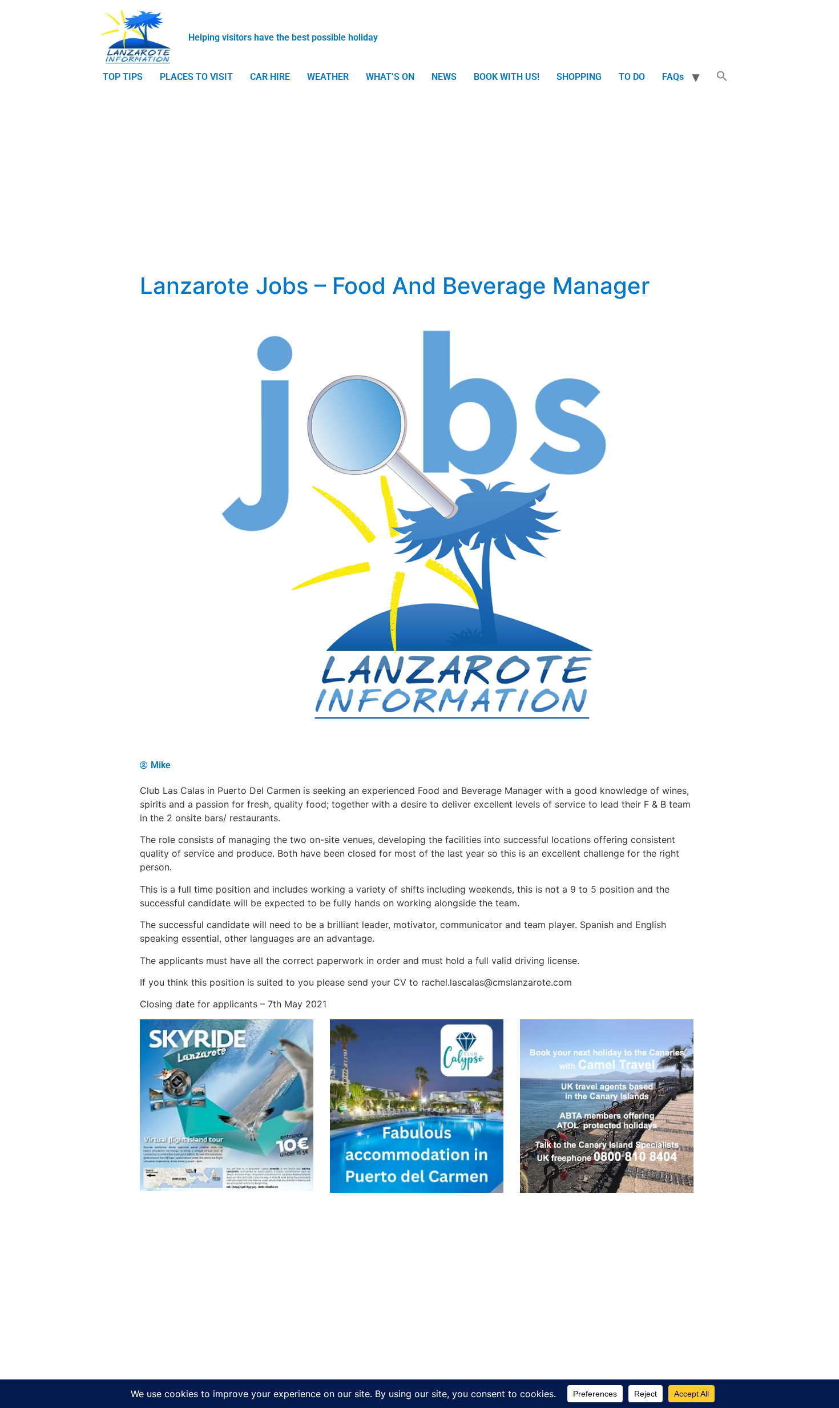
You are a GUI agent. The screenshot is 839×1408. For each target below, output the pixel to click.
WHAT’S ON (390, 76)
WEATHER (328, 76)
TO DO (632, 76)
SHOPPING (579, 76)
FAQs (673, 76)
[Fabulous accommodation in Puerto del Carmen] (416, 1189)
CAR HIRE (270, 76)
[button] (722, 77)
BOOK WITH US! (506, 76)
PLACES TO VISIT (196, 76)
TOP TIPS (123, 76)
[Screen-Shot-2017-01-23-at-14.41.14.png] (226, 1188)
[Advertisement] (419, 174)
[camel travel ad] (606, 1189)
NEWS (444, 76)
